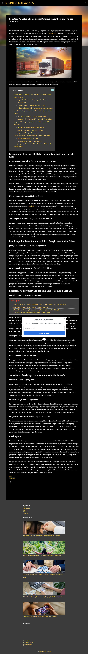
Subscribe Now (44, 333)
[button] (43, 319)
